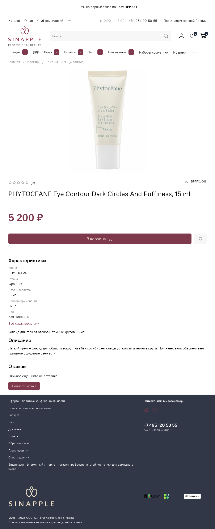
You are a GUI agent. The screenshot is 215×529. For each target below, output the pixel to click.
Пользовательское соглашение (29, 408)
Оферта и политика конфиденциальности (36, 401)
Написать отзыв (24, 386)
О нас (28, 20)
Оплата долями (18, 457)
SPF (36, 52)
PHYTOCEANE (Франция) (66, 62)
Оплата (13, 436)
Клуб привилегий (50, 20)
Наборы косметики (153, 52)
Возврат (13, 415)
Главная (14, 62)
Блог (11, 422)
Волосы (70, 52)
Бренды (14, 52)
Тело (92, 52)
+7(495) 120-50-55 (143, 20)
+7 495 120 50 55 (160, 425)
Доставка (14, 429)
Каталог (14, 20)
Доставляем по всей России (185, 20)
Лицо (48, 52)
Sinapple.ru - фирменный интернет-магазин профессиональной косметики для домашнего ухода (70, 467)
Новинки (179, 52)
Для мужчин (117, 52)
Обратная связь (18, 443)
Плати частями (18, 450)
